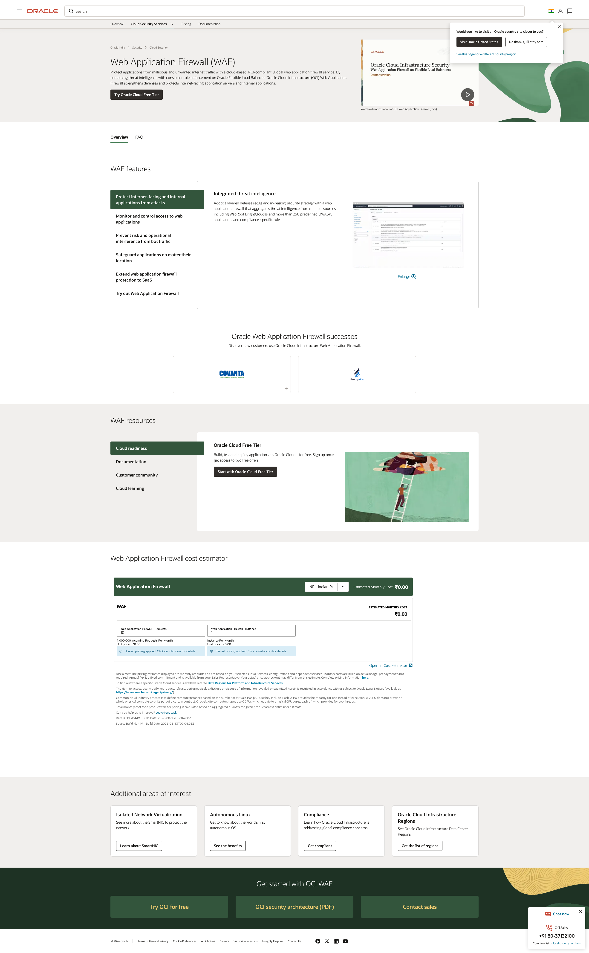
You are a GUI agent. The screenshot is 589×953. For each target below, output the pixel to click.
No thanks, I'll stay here (526, 42)
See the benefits (228, 845)
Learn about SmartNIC (139, 845)
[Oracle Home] (42, 11)
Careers (224, 941)
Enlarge (404, 276)
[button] (19, 11)
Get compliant (320, 845)
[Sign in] (560, 11)
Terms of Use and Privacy (153, 941)
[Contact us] (569, 11)
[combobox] (294, 11)
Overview (116, 24)
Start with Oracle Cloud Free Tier (245, 471)
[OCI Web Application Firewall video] (420, 72)
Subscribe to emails (246, 941)
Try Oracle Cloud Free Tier (136, 94)
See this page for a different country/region (486, 54)
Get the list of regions (420, 845)
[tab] (119, 137)
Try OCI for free (169, 906)
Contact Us (294, 941)
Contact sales (420, 906)
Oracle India (117, 47)
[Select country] (551, 11)
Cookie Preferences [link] (184, 941)
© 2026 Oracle (119, 941)
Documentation (209, 24)
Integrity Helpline (272, 941)
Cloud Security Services (149, 24)
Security (137, 47)
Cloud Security (158, 47)
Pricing (186, 24)
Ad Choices (208, 941)
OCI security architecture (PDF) (294, 906)
